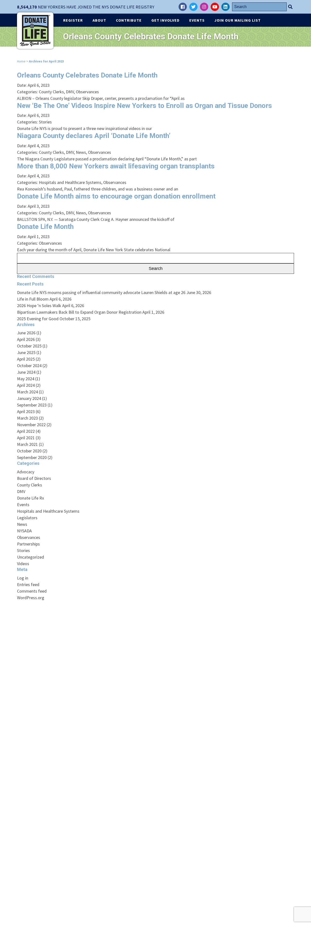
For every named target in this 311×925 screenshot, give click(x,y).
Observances (87, 92)
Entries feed (28, 584)
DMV (70, 92)
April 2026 (26, 339)
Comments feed (32, 591)
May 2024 (25, 378)
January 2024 (29, 398)
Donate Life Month (45, 227)
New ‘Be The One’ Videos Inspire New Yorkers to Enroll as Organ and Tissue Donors (144, 106)
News (81, 152)
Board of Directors (34, 478)
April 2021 (26, 438)
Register (73, 20)
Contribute (129, 20)
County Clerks (51, 92)
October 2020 (29, 451)
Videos (23, 563)
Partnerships (28, 544)
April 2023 (26, 411)
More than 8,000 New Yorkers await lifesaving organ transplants (116, 166)
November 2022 (31, 424)
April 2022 (26, 431)
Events (197, 20)
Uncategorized (30, 557)
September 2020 (32, 457)
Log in (22, 578)
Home (21, 61)
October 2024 (29, 365)
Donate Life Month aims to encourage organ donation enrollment (116, 196)
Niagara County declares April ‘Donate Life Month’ (93, 136)
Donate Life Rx (30, 498)
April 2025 (26, 359)
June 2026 (26, 333)
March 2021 (27, 444)
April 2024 (26, 385)
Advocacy (25, 472)
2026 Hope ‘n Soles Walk (39, 305)
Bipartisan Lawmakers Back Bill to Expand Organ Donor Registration (79, 312)
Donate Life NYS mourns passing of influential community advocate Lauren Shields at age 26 (101, 292)
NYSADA (24, 531)
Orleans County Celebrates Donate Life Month (87, 75)
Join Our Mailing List (237, 20)
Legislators (27, 517)
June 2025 (26, 352)
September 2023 (32, 405)
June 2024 (26, 372)
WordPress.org (30, 597)
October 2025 (29, 346)
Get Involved (165, 20)
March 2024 (27, 392)
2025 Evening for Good (38, 318)
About (99, 20)
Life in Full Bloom (33, 299)
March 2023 (27, 418)
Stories (45, 122)
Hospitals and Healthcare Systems (70, 182)
